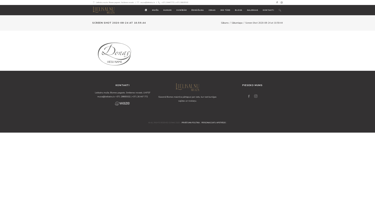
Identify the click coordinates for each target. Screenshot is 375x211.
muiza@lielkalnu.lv (147, 2)
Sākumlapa (237, 22)
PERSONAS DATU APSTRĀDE (213, 122)
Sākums (225, 22)
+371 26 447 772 (140, 96)
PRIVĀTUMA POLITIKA (191, 122)
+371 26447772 (168, 2)
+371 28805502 (182, 2)
